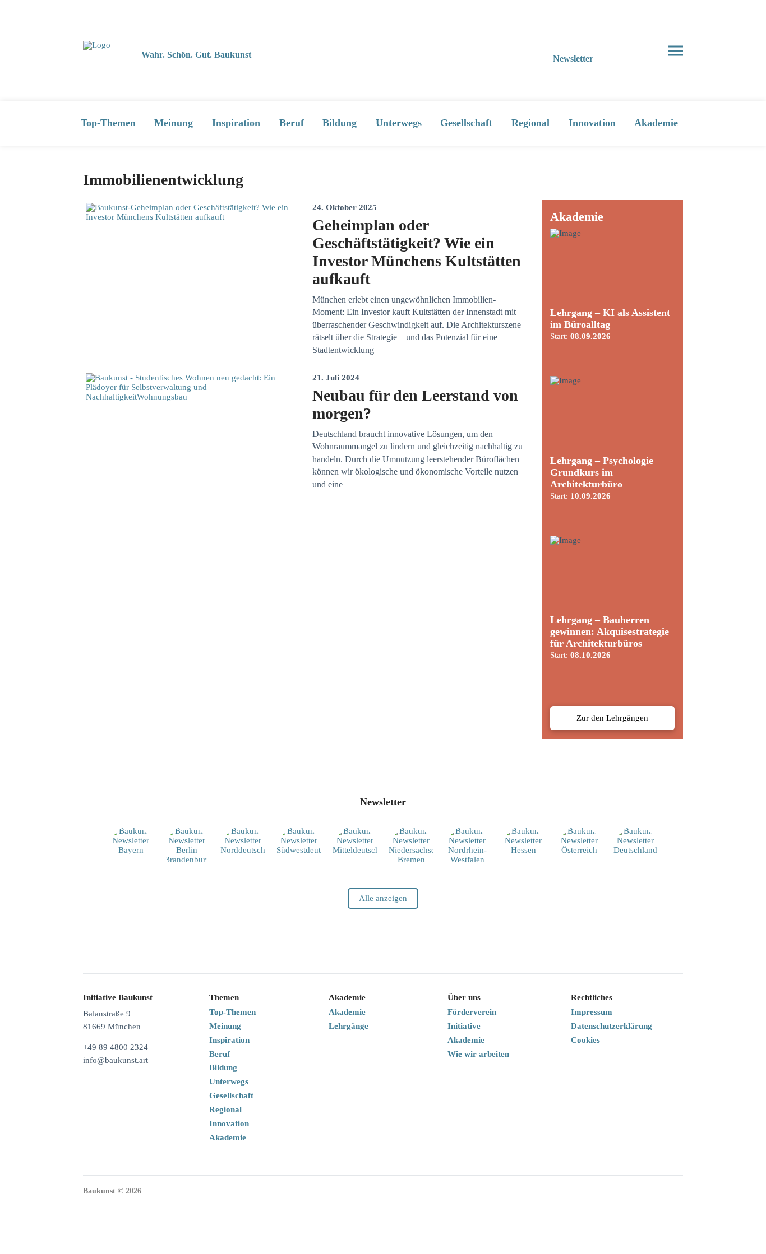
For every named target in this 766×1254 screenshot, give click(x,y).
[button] (634, 50)
